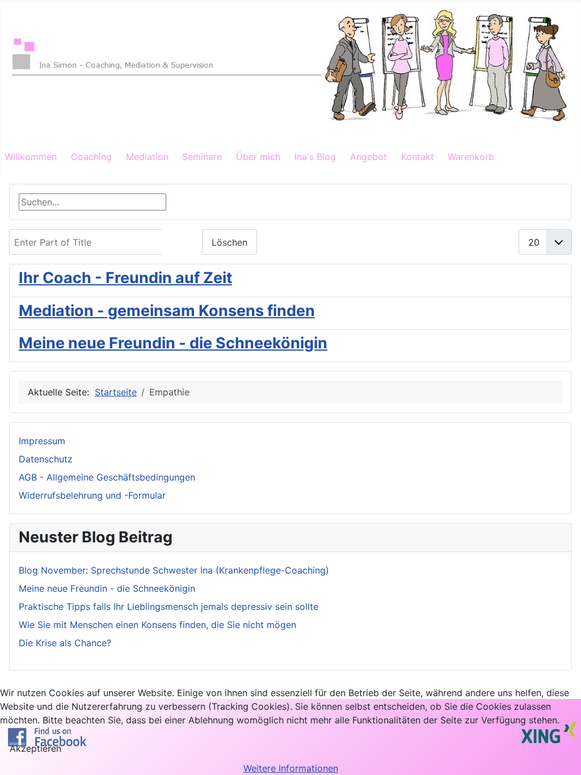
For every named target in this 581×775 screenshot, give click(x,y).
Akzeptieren (35, 748)
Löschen (229, 242)
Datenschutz (46, 459)
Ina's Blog (315, 156)
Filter (182, 242)
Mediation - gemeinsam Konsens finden (167, 310)
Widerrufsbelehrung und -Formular (92, 495)
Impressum (42, 441)
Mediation (147, 156)
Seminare (202, 156)
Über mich (258, 156)
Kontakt (417, 156)
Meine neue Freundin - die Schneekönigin (173, 343)
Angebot (368, 156)
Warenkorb (471, 156)
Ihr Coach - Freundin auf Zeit (125, 277)
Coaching (91, 156)
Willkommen (31, 156)
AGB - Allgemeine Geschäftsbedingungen (107, 477)
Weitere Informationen (290, 768)
